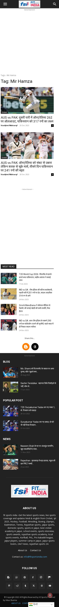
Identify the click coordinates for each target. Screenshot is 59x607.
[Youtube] (50, 586)
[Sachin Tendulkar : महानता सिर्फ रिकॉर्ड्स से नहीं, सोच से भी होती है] (10, 387)
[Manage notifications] (50, 595)
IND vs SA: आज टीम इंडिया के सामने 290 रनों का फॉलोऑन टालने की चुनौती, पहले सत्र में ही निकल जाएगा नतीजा (36, 323)
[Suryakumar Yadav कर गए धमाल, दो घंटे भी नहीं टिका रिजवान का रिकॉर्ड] (10, 425)
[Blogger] (8, 577)
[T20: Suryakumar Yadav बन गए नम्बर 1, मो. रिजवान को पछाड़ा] (10, 411)
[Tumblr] (25, 586)
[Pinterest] (9, 586)
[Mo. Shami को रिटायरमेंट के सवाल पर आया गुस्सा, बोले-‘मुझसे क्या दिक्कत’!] (10, 372)
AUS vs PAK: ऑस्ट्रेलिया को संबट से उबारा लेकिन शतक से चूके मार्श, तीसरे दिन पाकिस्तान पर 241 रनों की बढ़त (27, 166)
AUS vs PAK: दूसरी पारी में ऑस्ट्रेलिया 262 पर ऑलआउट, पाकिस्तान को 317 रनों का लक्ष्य (27, 119)
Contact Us (35, 550)
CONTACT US (28, 603)
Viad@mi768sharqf (9, 125)
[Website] (42, 586)
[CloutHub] (16, 577)
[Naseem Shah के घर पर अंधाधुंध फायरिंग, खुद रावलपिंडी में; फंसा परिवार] (10, 449)
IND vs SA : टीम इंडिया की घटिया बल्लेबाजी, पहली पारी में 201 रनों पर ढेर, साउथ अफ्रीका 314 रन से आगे (35, 293)
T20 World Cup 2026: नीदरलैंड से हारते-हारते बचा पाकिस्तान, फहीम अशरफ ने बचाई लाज (35, 277)
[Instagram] (41, 577)
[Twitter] (34, 586)
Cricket (4, 112)
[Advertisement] (29, 41)
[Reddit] (17, 586)
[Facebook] (33, 577)
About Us (22, 550)
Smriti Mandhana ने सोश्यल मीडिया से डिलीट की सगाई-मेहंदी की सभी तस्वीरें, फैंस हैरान (34, 308)
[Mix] (49, 577)
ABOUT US (15, 603)
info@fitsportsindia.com (35, 556)
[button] (5, 4)
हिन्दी (35, 604)
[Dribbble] (25, 577)
